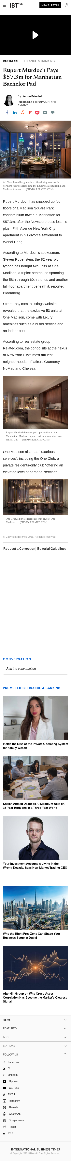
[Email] (45, 112)
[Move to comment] (52, 112)
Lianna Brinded (32, 96)
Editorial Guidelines (51, 548)
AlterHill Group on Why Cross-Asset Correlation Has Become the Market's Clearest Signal (35, 997)
